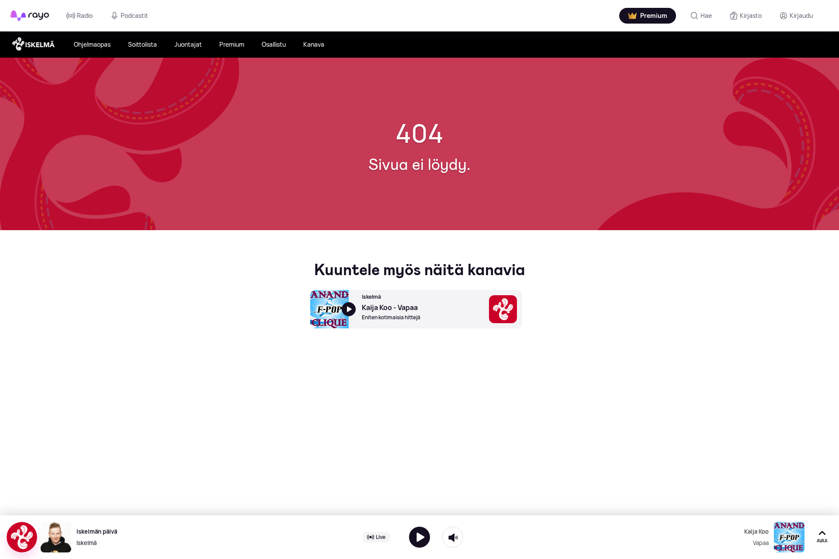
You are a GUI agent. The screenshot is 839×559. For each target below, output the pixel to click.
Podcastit (134, 15)
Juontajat (188, 44)
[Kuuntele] (419, 537)
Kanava (313, 44)
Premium (231, 44)
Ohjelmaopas (92, 44)
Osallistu (274, 44)
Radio (85, 15)
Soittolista (142, 44)
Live (380, 537)
